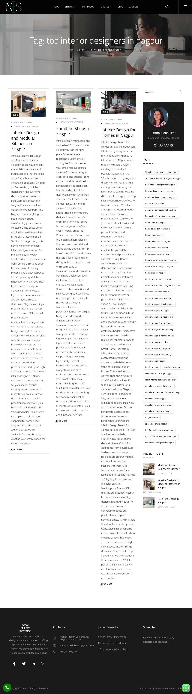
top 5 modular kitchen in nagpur (159, 430)
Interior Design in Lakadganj (157, 341)
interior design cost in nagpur (158, 297)
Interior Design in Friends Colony (159, 335)
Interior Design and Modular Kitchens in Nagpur (25, 140)
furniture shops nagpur (155, 222)
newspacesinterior (26, 127)
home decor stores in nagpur (158, 253)
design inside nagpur (154, 203)
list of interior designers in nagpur (160, 379)
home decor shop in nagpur (157, 241)
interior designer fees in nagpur (159, 304)
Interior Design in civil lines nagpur (160, 329)
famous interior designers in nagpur (161, 216)
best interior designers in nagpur (160, 184)
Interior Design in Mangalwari (158, 348)
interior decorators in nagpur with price (162, 285)
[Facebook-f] (14, 664)
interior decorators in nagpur (158, 279)
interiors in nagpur (172, 367)
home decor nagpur (154, 235)
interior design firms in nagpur (158, 323)
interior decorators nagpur (157, 291)
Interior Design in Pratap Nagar (158, 354)
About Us (104, 6)
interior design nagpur (155, 360)
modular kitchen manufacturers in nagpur (163, 392)
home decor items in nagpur (157, 228)
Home (56, 6)
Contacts (133, 6)
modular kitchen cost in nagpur (159, 386)
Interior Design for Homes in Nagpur (118, 132)
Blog (120, 6)
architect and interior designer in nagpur (163, 178)
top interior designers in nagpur (159, 442)
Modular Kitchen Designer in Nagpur (169, 467)
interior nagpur (152, 367)
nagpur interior (152, 417)
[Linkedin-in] (33, 664)
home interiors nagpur (155, 272)
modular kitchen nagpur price (158, 404)
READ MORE (16, 449)
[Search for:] (163, 91)
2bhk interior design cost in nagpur (161, 172)
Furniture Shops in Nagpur (73, 131)
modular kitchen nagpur (155, 398)
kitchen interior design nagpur (158, 373)
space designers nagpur (156, 423)
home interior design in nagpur (159, 266)
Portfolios (88, 6)
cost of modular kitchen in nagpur (160, 197)
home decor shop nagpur (156, 247)
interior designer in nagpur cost (159, 316)
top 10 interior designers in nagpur (161, 436)
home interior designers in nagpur (160, 260)
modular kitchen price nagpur (158, 411)
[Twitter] (24, 664)
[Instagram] (43, 664)
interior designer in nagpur (157, 310)
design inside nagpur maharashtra (160, 209)
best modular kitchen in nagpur (159, 190)
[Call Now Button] (7, 688)
